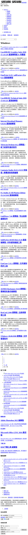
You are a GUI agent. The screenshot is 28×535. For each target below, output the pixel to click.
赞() (3, 68)
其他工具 (9, 23)
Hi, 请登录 (3, 35)
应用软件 (9, 18)
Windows (6, 9)
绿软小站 (6, 491)
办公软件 (9, 22)
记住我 (7, 519)
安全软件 (9, 20)
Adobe (5, 26)
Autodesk (6, 29)
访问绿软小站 (7, 32)
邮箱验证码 (4, 529)
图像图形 (9, 16)
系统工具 (9, 15)
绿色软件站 (7, 492)
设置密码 (3, 531)
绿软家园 (24, 2)
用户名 (2, 526)
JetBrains (6, 28)
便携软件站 (7, 494)
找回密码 (16, 35)
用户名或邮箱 (4, 515)
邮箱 (2, 528)
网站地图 (21, 497)
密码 (7, 517)
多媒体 (8, 13)
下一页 (5, 365)
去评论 (17, 68)
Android (6, 25)
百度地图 (16, 497)
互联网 (8, 11)
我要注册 (9, 35)
